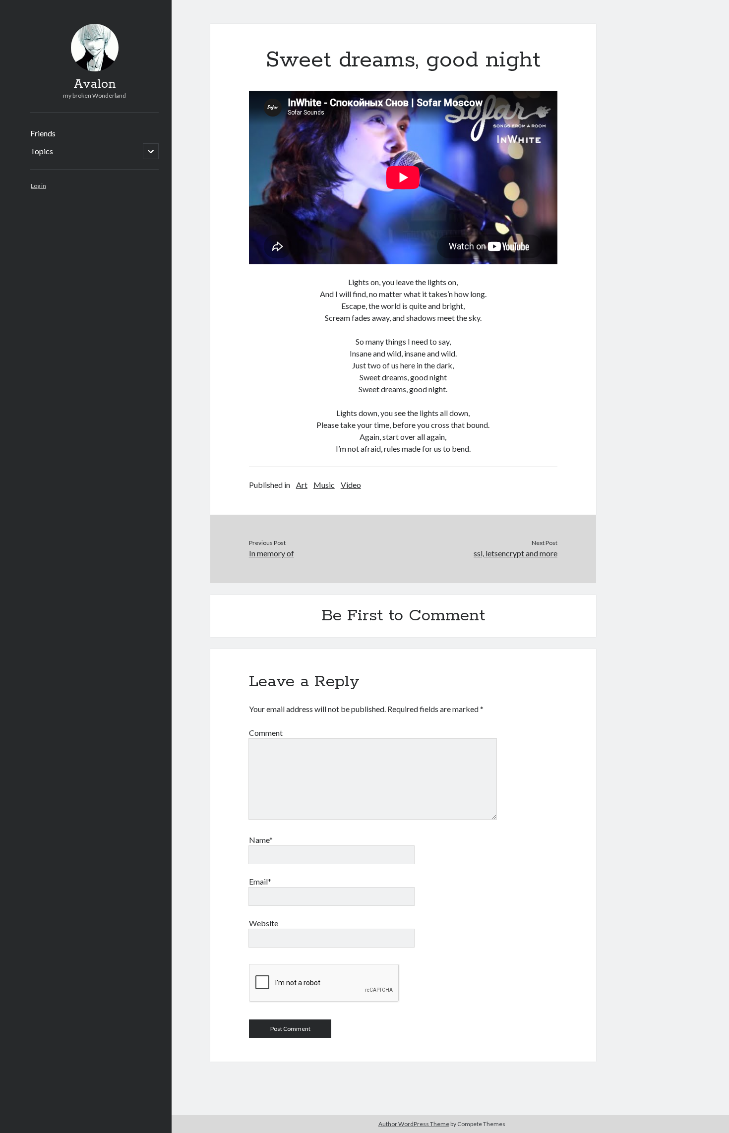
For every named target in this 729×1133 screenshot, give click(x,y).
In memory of (271, 553)
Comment (266, 732)
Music (324, 484)
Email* (260, 881)
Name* (261, 839)
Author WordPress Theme (413, 1124)
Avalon (94, 84)
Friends (43, 133)
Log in (38, 185)
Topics (41, 151)
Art (301, 484)
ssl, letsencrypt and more (515, 553)
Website (263, 923)
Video (351, 484)
